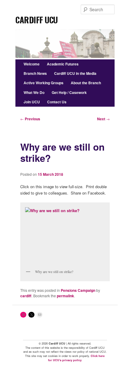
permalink (65, 295)
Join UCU (32, 102)
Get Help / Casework (69, 92)
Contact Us (57, 102)
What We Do (34, 92)
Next (103, 119)
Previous (30, 119)
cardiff (25, 295)
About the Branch (86, 82)
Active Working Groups (43, 82)
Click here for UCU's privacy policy (76, 358)
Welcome (32, 64)
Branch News (35, 73)
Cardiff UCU (36, 18)
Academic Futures (63, 64)
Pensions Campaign (78, 290)
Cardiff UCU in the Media (75, 73)
